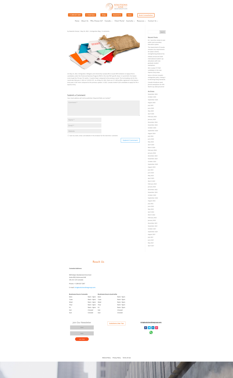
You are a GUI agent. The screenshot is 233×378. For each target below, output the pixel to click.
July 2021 (150, 237)
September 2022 (153, 198)
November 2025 (153, 94)
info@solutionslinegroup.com (84, 287)
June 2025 (151, 108)
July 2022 (150, 203)
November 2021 (153, 226)
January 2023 (152, 187)
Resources (140, 21)
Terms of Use (127, 358)
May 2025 (151, 111)
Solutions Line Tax (116, 323)
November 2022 (153, 192)
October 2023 (152, 161)
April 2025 (151, 114)
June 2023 (151, 173)
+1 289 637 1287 (75, 15)
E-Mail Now (91, 15)
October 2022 (152, 195)
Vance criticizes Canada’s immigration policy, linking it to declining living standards (156, 77)
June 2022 (151, 206)
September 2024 (153, 130)
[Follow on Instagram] (156, 327)
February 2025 (152, 116)
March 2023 (151, 181)
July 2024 (150, 136)
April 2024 (151, 144)
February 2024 (152, 150)
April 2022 (151, 212)
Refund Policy (106, 358)
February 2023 (152, 184)
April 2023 (151, 178)
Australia (129, 21)
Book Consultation (146, 15)
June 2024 (151, 139)
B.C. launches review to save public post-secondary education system (156, 42)
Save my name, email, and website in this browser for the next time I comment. (94, 135)
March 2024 (151, 147)
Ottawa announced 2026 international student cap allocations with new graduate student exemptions (155, 61)
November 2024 (153, 125)
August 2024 (151, 133)
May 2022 (151, 209)
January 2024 (152, 153)
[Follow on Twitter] (149, 327)
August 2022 (151, 201)
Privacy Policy (117, 358)
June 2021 (151, 240)
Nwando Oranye (74, 31)
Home (77, 21)
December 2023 (152, 156)
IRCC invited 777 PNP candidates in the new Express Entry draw (154, 70)
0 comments (105, 31)
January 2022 (152, 220)
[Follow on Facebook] (145, 327)
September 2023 (153, 164)
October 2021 (152, 229)
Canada (108, 21)
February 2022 (152, 217)
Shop (104, 15)
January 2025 (152, 119)
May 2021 (151, 243)
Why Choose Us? (96, 21)
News (130, 15)
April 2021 (151, 246)
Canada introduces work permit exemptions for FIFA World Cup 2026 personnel (156, 84)
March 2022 (151, 215)
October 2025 (152, 97)
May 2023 (151, 175)
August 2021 (151, 234)
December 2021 (152, 223)
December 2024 (152, 122)
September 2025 (153, 100)
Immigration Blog (95, 31)
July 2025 (150, 105)
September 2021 (153, 232)
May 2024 (151, 142)
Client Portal (119, 21)
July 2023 (150, 170)
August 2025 (151, 102)
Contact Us (152, 21)
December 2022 (152, 189)
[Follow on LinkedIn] (152, 327)
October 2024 (152, 128)
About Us (84, 21)
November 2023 (153, 159)
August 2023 (151, 167)
